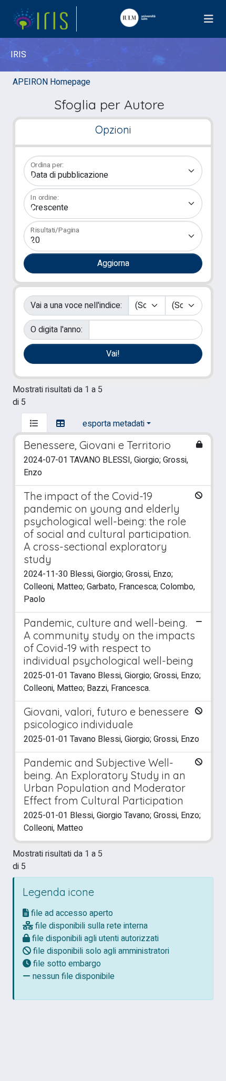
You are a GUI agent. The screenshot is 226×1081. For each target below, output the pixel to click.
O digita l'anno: (56, 329)
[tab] (34, 424)
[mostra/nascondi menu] (208, 19)
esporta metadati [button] (114, 423)
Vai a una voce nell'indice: (76, 305)
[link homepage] (45, 19)
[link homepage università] (140, 19)
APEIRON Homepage (51, 82)
